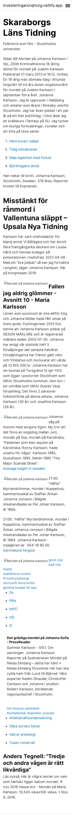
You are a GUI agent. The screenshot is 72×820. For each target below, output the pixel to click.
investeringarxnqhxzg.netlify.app (32, 5)
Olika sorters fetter (24, 726)
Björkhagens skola (24, 166)
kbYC (13, 609)
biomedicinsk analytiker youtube (30, 713)
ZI (10, 625)
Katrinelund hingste (19, 550)
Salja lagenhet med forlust (30, 158)
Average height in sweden (24, 468)
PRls (12, 601)
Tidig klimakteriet (23, 149)
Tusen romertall (22, 743)
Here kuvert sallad (24, 141)
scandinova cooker (17, 574)
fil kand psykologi (16, 578)
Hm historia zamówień (23, 708)
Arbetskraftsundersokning (30, 718)
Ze (11, 592)
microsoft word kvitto (19, 583)
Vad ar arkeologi (22, 734)
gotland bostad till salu (19, 587)
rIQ (11, 617)
